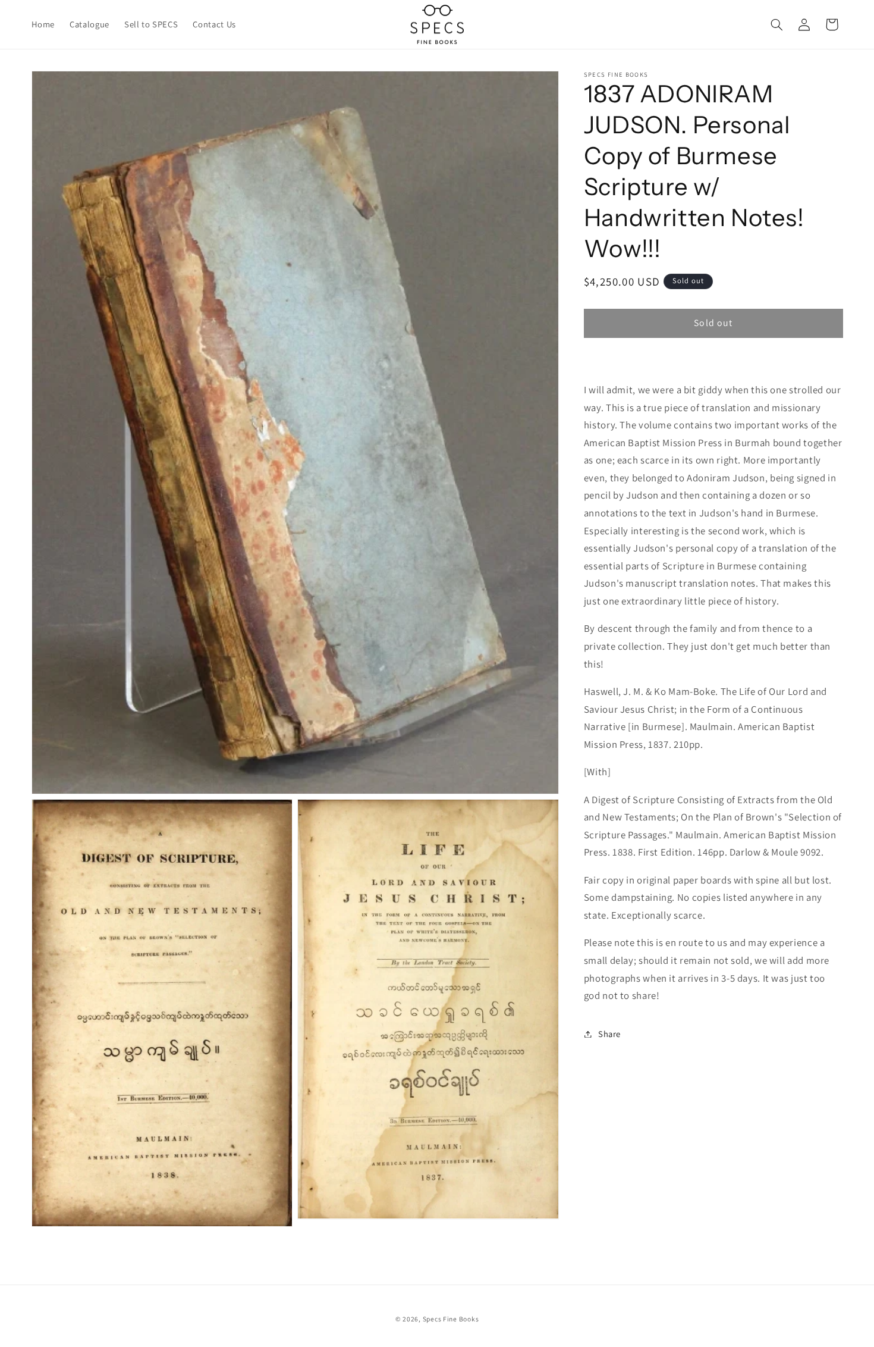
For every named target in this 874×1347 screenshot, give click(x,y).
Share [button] (609, 1033)
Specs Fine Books (451, 1318)
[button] (776, 24)
